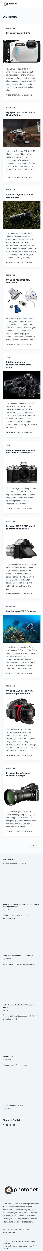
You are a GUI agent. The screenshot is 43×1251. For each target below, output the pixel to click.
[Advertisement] (21, 1153)
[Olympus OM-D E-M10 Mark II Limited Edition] (21, 133)
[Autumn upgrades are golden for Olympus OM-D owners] (21, 470)
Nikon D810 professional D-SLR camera (18, 956)
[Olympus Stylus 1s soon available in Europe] (21, 793)
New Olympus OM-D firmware (21, 611)
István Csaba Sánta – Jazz (13, 1106)
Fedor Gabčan (8, 1056)
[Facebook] (3, 1125)
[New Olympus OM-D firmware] (21, 629)
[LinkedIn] (14, 1125)
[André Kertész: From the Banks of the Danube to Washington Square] (21, 881)
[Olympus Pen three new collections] (21, 300)
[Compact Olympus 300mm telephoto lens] (21, 215)
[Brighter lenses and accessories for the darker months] (21, 385)
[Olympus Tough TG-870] (21, 51)
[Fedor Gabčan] (21, 1033)
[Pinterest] (10, 1125)
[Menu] (39, 4)
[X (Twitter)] (7, 1125)
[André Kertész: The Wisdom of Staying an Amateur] (21, 982)
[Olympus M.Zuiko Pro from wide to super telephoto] (21, 711)
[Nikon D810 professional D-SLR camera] (21, 933)
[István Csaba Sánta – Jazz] (21, 1083)
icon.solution (18, 1246)
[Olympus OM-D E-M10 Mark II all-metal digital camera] (21, 546)
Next (34, 845)
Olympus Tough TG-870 (18, 33)
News (8, 357)
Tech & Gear (10, 28)
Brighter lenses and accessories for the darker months (19, 365)
